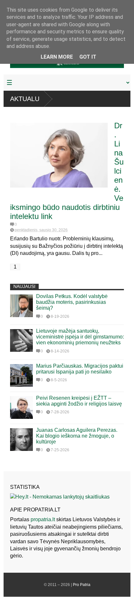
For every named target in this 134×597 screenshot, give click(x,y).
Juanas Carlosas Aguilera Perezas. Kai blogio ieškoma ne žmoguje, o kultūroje (76, 435)
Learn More (57, 57)
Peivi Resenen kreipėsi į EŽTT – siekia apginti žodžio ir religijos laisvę (79, 401)
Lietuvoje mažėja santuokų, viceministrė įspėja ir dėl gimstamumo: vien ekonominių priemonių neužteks (80, 336)
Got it (87, 57)
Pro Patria (81, 584)
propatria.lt (43, 519)
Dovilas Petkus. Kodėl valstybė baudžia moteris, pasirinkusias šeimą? (72, 302)
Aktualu (24, 98)
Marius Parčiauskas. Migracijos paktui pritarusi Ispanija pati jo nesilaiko (79, 368)
